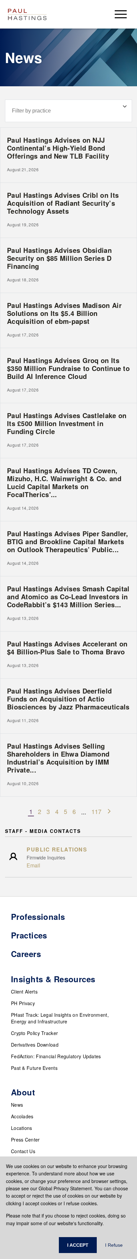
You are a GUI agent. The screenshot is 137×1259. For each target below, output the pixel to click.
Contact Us (23, 1151)
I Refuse (114, 1245)
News (17, 1104)
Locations (21, 1128)
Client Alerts (24, 991)
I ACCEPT (77, 1245)
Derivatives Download (35, 1044)
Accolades (22, 1116)
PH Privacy (23, 1003)
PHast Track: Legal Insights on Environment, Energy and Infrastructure (60, 1018)
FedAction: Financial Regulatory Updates (56, 1056)
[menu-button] (120, 14)
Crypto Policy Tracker (34, 1033)
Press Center (25, 1139)
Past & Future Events (34, 1068)
